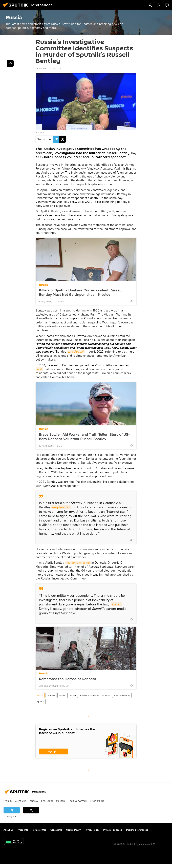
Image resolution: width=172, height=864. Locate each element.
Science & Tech (78, 800)
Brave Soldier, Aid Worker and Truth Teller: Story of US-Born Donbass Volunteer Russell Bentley (84, 436)
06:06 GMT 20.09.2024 (48, 68)
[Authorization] (150, 5)
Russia (43, 285)
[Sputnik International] (16, 7)
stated (116, 604)
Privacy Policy (92, 829)
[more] (131, 301)
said (39, 369)
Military (61, 800)
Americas (20, 800)
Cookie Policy (73, 829)
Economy (47, 800)
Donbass (51, 695)
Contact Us (56, 829)
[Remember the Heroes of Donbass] (86, 648)
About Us (8, 829)
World (8, 800)
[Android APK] (13, 842)
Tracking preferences (137, 829)
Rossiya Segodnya (122, 695)
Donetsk (72, 695)
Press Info (22, 829)
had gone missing (78, 562)
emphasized (61, 507)
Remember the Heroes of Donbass (67, 679)
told (76, 351)
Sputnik (40, 701)
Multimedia (97, 800)
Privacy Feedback (112, 829)
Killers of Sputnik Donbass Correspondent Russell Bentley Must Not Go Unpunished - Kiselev (80, 292)
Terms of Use (39, 829)
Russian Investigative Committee (95, 695)
